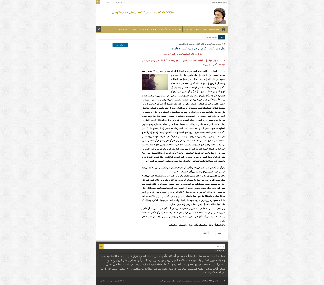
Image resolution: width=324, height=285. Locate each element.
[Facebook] (124, 2)
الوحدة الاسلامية (116, 256)
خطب (189, 260)
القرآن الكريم (132, 256)
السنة (214, 44)
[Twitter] (122, 2)
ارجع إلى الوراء (120, 45)
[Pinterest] (119, 2)
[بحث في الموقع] (98, 2)
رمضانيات (110, 260)
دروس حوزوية (164, 260)
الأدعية (142, 256)
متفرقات (218, 268)
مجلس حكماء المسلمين (199, 268)
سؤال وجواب (123, 29)
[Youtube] (117, 2)
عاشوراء (220, 264)
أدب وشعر (182, 256)
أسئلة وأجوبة (167, 256)
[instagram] (114, 2)
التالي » (204, 233)
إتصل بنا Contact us (152, 257)
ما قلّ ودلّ (113, 264)
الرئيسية (223, 29)
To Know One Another (212, 256)
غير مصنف (208, 264)
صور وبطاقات (201, 29)
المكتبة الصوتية (213, 29)
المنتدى (133, 29)
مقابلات (147, 268)
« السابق (220, 233)
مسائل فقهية (168, 269)
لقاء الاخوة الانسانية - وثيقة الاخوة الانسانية (141, 264)
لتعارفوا (176, 264)
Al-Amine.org (107, 281)
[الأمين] (219, 15)
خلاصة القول (179, 260)
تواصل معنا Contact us (146, 29)
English (161, 29)
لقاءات (165, 264)
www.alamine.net (211, 37)
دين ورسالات (150, 260)
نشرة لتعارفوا (174, 29)
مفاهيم (157, 268)
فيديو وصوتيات (191, 264)
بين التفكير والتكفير (203, 260)
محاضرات (180, 268)
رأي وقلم (136, 260)
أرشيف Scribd (189, 29)
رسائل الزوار (122, 260)
